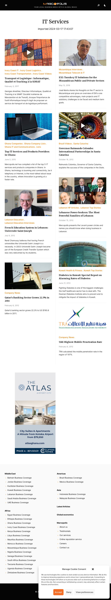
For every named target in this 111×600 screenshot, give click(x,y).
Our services (65, 535)
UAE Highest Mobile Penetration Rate (80, 342)
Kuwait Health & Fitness (70, 270)
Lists (38, 147)
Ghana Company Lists (35, 143)
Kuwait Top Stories (93, 270)
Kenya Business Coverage (18, 531)
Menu (6, 5)
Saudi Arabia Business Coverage (21, 498)
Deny (68, 592)
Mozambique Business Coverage (21, 548)
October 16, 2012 (66, 159)
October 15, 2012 (66, 220)
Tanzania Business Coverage (20, 564)
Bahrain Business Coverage (19, 478)
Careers (63, 543)
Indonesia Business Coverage (73, 494)
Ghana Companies (14, 143)
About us (63, 527)
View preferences (84, 592)
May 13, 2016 (64, 85)
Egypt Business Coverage (18, 515)
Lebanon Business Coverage (20, 494)
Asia (59, 490)
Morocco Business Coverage (20, 543)
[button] (93, 569)
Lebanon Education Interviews (19, 223)
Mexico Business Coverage (71, 482)
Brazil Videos (65, 143)
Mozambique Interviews (70, 69)
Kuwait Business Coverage (19, 490)
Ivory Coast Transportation (18, 73)
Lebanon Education (14, 219)
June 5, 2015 (10, 159)
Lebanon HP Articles (69, 207)
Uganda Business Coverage (19, 568)
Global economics (65, 514)
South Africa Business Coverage (21, 560)
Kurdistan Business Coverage (20, 486)
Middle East (10, 473)
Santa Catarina (80, 143)
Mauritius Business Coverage (20, 539)
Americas (61, 473)
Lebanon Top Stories (91, 207)
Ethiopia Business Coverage (19, 519)
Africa (7, 511)
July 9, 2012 (10, 235)
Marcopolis (62, 523)
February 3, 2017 (12, 86)
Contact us (64, 547)
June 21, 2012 (65, 283)
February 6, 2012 (12, 305)
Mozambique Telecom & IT (72, 72)
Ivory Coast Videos (42, 73)
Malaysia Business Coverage (72, 498)
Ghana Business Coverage (19, 523)
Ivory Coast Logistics (30, 70)
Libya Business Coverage (18, 535)
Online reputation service (71, 539)
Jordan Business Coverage (19, 482)
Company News (12, 293)
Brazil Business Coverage (71, 478)
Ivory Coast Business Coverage (21, 527)
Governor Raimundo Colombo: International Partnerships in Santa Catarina (79, 151)
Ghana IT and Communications (20, 147)
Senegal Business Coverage (19, 556)
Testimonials (65, 531)
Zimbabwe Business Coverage (20, 572)
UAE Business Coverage (18, 502)
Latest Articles (63, 506)
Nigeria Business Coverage (19, 552)
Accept (58, 592)
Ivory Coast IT (12, 70)
